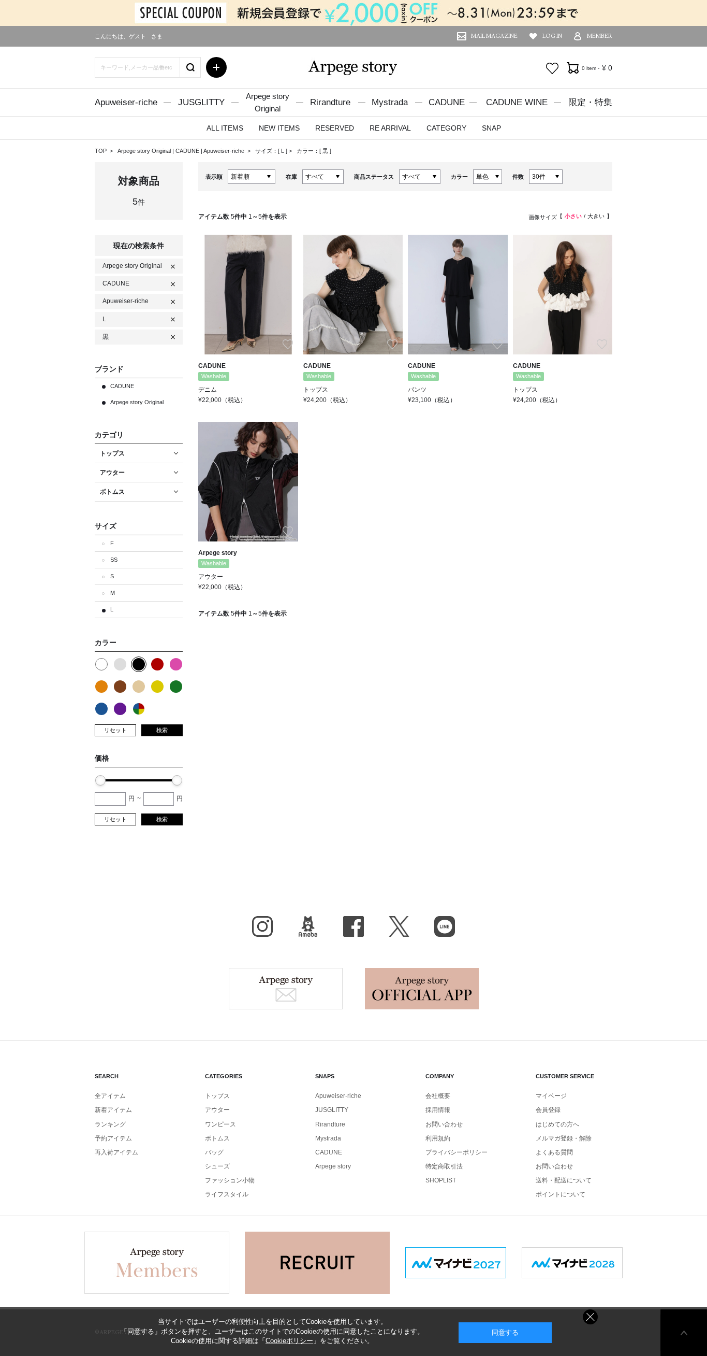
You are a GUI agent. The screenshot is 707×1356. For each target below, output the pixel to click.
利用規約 (437, 1138)
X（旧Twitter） (399, 926)
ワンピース (220, 1124)
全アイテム (110, 1096)
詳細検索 (216, 67)
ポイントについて (560, 1194)
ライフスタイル (226, 1194)
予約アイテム (113, 1138)
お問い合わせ (444, 1124)
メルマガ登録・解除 (564, 1138)
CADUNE (447, 102)
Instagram (262, 926)
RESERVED (334, 128)
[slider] (100, 780)
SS (113, 559)
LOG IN (552, 36)
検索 (162, 730)
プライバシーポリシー (456, 1152)
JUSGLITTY (201, 102)
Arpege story (286, 988)
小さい (573, 216)
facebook (353, 926)
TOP (101, 151)
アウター (217, 1110)
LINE (444, 926)
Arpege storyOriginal (267, 102)
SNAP (491, 128)
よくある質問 (554, 1152)
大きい (596, 216)
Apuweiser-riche (126, 102)
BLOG (308, 926)
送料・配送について (564, 1180)
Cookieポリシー (289, 1341)
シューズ (217, 1166)
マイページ (551, 1096)
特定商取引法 (444, 1166)
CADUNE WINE (517, 102)
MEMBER (599, 36)
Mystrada (390, 102)
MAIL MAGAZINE (494, 36)
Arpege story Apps (422, 988)
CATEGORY (446, 128)
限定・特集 (590, 102)
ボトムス (217, 1138)
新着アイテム (113, 1110)
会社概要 (437, 1096)
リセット (115, 730)
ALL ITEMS (225, 128)
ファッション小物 (230, 1180)
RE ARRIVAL (390, 128)
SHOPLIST (440, 1180)
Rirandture (330, 102)
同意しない (590, 1316)
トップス (217, 1096)
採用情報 (437, 1110)
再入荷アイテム (116, 1152)
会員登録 (548, 1110)
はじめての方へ (557, 1124)
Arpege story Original (144, 151)
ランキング (110, 1124)
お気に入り (552, 68)
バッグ (214, 1152)
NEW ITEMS (279, 128)
